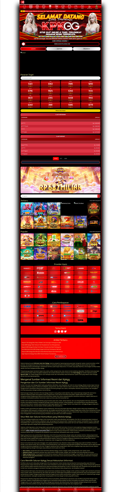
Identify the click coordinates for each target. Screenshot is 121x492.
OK (60, 272)
